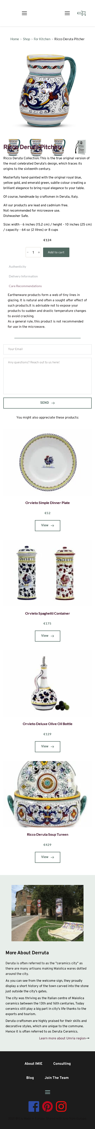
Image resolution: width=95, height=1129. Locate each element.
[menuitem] (33, 1063)
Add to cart (56, 252)
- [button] (28, 252)
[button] (24, 13)
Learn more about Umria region (62, 1038)
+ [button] (39, 252)
